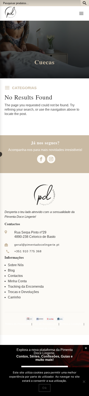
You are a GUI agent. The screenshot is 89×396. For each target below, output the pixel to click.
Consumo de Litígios (44, 328)
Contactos (15, 276)
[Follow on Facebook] (41, 159)
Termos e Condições (71, 324)
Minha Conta (17, 281)
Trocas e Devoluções (23, 292)
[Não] (84, 381)
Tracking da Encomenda (26, 286)
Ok (44, 388)
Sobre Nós (16, 265)
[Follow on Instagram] (51, 159)
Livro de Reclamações (45, 324)
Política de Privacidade (18, 324)
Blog (11, 270)
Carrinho (14, 297)
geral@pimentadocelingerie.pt (36, 244)
